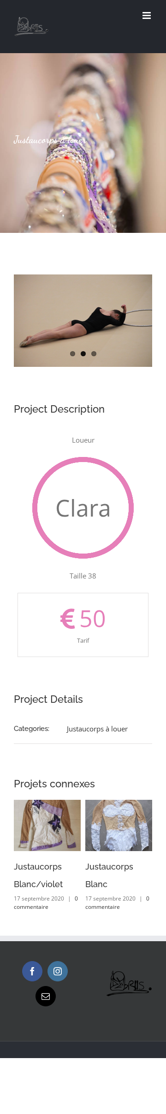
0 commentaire (46, 903)
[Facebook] (32, 971)
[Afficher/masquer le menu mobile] (147, 15)
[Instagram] (57, 971)
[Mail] (46, 996)
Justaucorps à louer (97, 728)
